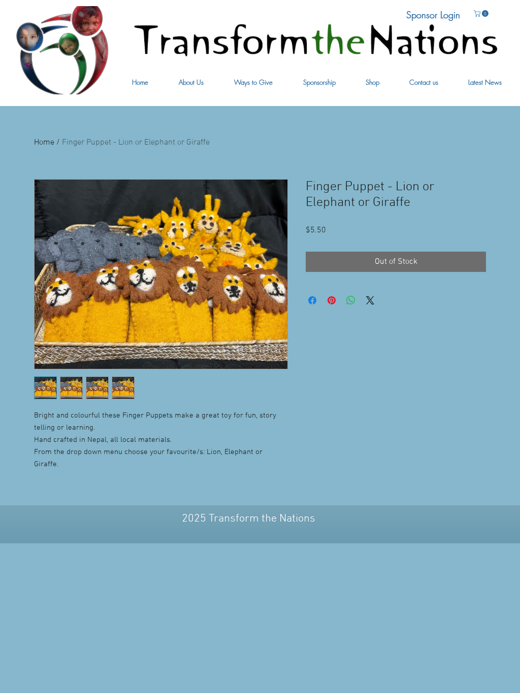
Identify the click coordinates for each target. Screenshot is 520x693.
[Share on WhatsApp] (351, 300)
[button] (191, 82)
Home (44, 142)
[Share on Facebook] (312, 300)
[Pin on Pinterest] (332, 300)
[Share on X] (370, 300)
